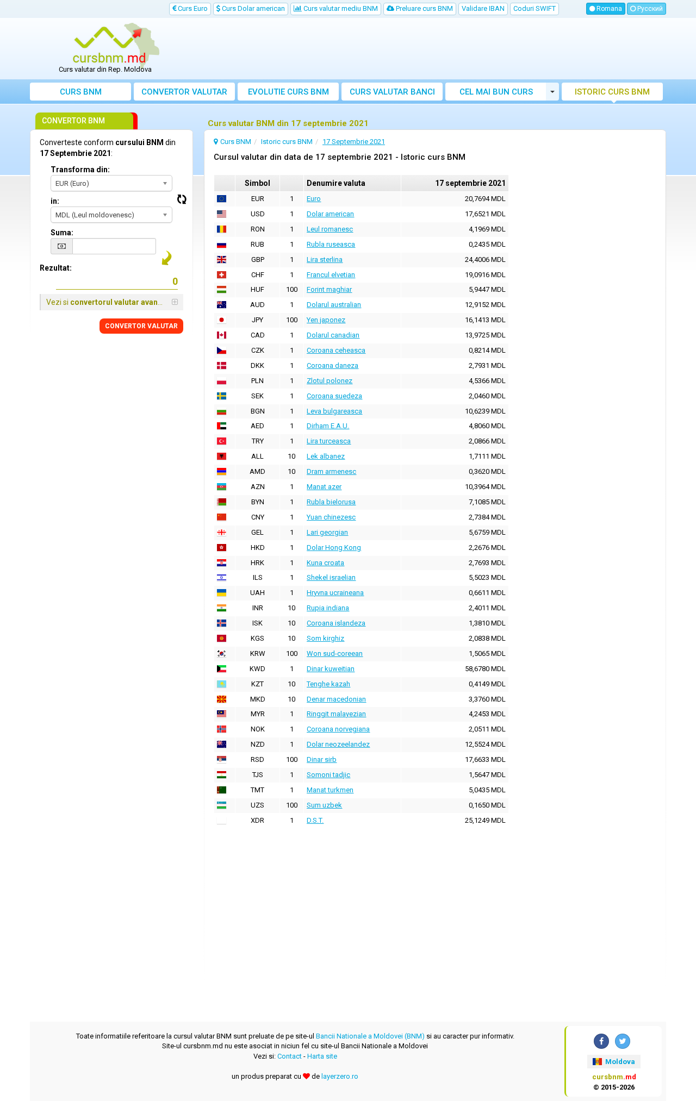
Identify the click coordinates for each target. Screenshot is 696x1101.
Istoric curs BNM (612, 92)
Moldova (619, 1062)
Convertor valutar (184, 92)
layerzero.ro (339, 1076)
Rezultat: (56, 268)
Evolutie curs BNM (288, 92)
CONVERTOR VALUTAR (141, 326)
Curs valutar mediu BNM (340, 8)
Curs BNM (81, 92)
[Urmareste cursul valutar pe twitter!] (622, 1041)
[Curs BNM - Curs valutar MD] (109, 45)
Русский (649, 8)
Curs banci (392, 92)
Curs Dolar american (252, 8)
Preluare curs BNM (423, 8)
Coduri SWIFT (534, 8)
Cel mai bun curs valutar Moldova (496, 94)
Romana (608, 8)
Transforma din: (80, 169)
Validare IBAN (483, 8)
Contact (289, 1056)
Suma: (62, 232)
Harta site (322, 1056)
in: (55, 201)
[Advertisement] (428, 48)
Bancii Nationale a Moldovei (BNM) (370, 1036)
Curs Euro (192, 8)
